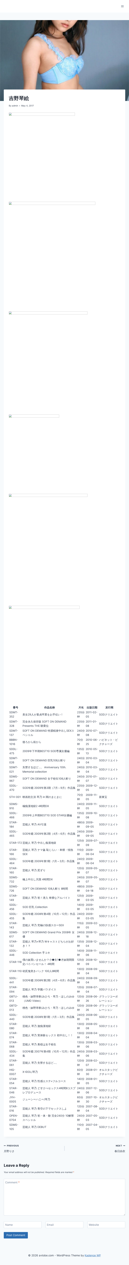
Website (94, 1224)
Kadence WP (93, 1255)
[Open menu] (122, 6)
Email (50, 1224)
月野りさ (11, 1148)
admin (15, 105)
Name (9, 1224)
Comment (12, 1182)
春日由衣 (120, 1148)
